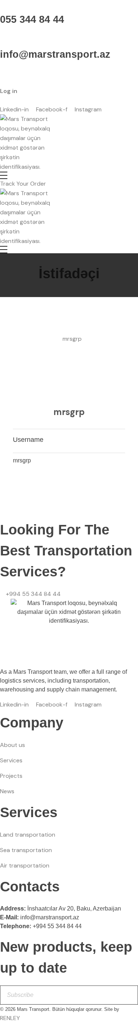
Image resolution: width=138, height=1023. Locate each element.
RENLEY (10, 1018)
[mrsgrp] (69, 367)
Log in (8, 91)
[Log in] (2, 74)
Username (28, 439)
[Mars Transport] (27, 143)
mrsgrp (69, 412)
